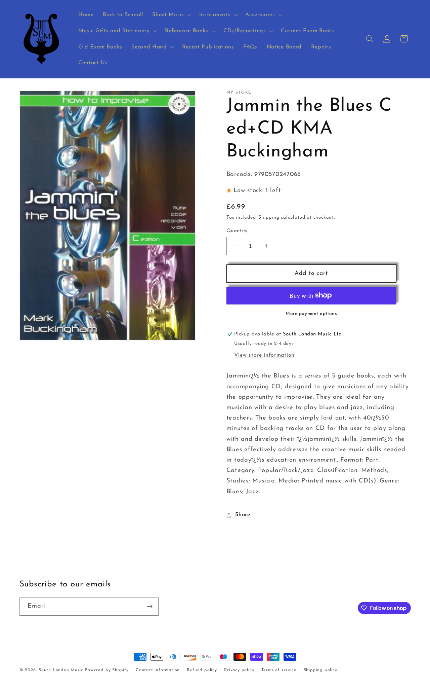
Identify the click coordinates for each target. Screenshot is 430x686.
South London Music (61, 670)
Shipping (268, 217)
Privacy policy (239, 670)
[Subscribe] (149, 607)
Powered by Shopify (107, 670)
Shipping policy (320, 670)
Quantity (237, 230)
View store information (264, 355)
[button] (170, 15)
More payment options (311, 314)
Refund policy (202, 670)
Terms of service (279, 670)
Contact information (158, 670)
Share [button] (242, 514)
